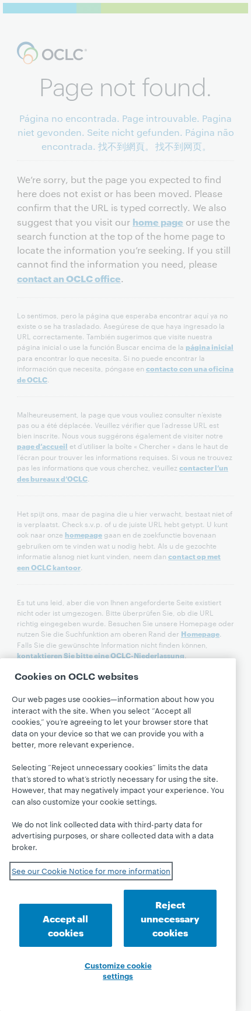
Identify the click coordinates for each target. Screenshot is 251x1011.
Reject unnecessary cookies (170, 918)
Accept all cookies (65, 925)
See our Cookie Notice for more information (91, 870)
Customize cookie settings (118, 970)
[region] (118, 834)
